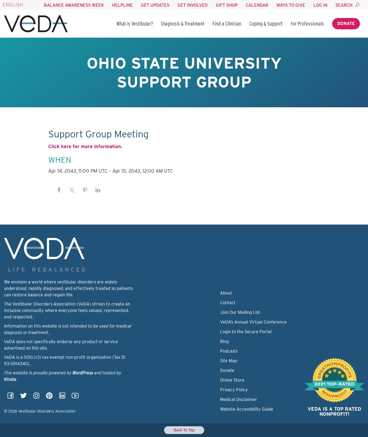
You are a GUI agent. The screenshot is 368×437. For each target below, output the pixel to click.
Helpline (122, 5)
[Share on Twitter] (71, 190)
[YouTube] (75, 397)
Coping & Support (266, 23)
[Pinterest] (49, 397)
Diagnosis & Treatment (182, 23)
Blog (224, 341)
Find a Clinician (227, 23)
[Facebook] (10, 397)
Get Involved (193, 5)
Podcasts (229, 351)
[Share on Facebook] (59, 190)
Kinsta (10, 379)
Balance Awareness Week (74, 5)
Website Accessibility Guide (246, 409)
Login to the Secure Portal (246, 331)
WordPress (82, 372)
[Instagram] (36, 397)
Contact (227, 302)
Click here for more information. (85, 146)
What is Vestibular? (134, 23)
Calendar (257, 5)
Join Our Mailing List (240, 312)
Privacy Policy (234, 389)
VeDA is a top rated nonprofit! (334, 411)
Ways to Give (290, 5)
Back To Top (184, 430)
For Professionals (307, 23)
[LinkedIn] (62, 397)
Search (343, 5)
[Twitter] (23, 397)
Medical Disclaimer (238, 399)
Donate (346, 23)
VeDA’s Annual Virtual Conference (253, 322)
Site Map (228, 360)
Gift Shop (227, 5)
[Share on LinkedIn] (97, 190)
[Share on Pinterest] (84, 190)
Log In (320, 5)
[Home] (36, 23)
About (226, 293)
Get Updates (155, 5)
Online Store (232, 380)
